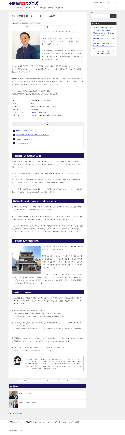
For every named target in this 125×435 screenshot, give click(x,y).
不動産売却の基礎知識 (46, 8)
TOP (16, 422)
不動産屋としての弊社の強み (24, 139)
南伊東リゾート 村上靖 (25, 393)
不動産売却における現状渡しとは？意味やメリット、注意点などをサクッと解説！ (104, 46)
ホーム (11, 8)
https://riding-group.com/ (38, 112)
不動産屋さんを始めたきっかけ (25, 130)
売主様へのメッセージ (22, 143)
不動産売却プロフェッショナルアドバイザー (24, 23)
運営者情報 (59, 8)
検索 (92, 12)
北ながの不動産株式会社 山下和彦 (27, 402)
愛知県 (38, 23)
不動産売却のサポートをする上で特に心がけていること (32, 135)
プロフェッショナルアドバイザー (26, 8)
